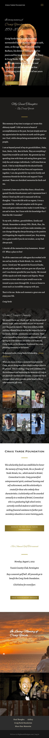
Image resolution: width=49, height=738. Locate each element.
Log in (37, 734)
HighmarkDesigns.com (26, 734)
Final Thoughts (18, 719)
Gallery (30, 719)
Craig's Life (12, 83)
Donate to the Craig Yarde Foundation (24, 528)
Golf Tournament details (24, 598)
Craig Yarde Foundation (23, 723)
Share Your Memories (23, 726)
